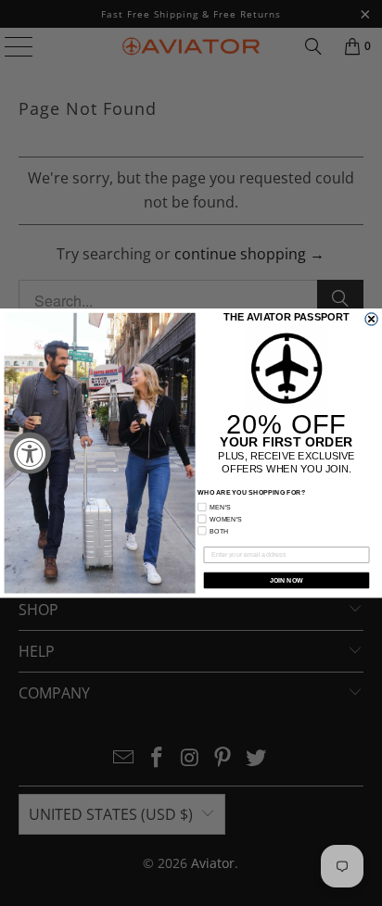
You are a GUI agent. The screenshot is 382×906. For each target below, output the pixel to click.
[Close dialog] (371, 318)
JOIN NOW (287, 580)
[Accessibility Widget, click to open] (30, 453)
